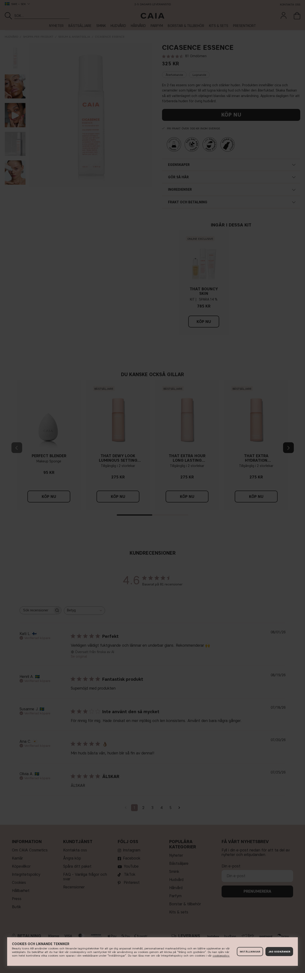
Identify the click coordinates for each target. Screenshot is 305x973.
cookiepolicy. (221, 955)
